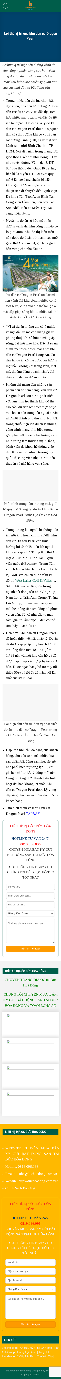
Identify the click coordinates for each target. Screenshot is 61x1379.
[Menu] (5, 6)
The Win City (45, 1356)
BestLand (24, 1370)
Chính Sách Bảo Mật (20, 1188)
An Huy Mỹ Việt (29, 1347)
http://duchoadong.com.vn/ (38, 1181)
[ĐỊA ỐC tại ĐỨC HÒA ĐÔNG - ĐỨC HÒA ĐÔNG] (30, 6)
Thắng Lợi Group (27, 1352)
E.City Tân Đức (26, 1356)
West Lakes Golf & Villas (33, 580)
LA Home (47, 1347)
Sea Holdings (10, 1347)
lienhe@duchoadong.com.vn (36, 1174)
